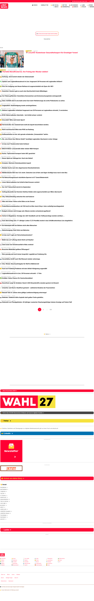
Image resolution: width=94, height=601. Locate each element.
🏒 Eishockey (14, 563)
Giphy (85, 562)
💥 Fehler (83, 6)
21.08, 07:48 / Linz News (6, 300)
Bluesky (22, 47)
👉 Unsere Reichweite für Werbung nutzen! (9, 590)
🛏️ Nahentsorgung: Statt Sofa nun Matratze (14, 230)
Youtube (11, 47)
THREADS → (3, 491)
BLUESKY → (3, 505)
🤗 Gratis (37, 560)
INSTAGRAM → (4, 489)
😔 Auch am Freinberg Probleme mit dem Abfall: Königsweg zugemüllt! (23, 268)
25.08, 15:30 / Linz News (6, 123)
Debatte (18, 574)
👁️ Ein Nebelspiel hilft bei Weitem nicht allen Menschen (18, 225)
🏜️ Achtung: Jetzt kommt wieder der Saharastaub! (17, 77)
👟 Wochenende (26, 563)
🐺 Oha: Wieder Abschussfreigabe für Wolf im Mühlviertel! (19, 264)
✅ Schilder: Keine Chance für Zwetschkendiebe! (16, 278)
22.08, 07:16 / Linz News (6, 271)
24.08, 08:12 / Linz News (6, 180)
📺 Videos (2, 563)
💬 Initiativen (14, 560)
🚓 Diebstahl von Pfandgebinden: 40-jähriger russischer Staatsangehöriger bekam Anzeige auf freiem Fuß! (36, 302)
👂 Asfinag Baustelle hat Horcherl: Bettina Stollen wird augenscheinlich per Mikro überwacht (31, 192)
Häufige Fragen (9, 577)
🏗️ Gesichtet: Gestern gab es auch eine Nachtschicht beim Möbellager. (24, 91)
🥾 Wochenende (73, 5)
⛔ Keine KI (75, 6)
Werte (8, 574)
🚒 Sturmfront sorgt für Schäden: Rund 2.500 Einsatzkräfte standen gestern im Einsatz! (29, 283)
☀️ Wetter (64, 5)
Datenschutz (3, 580)
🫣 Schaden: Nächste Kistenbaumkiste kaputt (15, 163)
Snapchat (17, 47)
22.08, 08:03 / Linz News (6, 262)
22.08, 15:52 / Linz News (5, 252)
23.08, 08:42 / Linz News (6, 219)
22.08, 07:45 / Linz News (6, 267)
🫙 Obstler (25, 560)
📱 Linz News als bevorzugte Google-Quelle (79, 1)
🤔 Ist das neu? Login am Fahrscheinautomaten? (16, 235)
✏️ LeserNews (91, 1)
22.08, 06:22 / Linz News (6, 281)
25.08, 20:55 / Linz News (6, 118)
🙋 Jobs (48, 565)
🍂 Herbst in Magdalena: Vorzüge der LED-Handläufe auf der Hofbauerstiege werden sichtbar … (32, 216)
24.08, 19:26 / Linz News (6, 151)
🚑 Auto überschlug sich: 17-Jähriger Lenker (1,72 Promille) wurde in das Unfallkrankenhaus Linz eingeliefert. (36, 220)
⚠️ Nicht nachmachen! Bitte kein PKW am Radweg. (17, 129)
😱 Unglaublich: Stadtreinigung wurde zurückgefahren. (18, 105)
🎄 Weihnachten (61, 558)
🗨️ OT (59, 561)
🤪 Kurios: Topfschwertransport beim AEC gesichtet (17, 153)
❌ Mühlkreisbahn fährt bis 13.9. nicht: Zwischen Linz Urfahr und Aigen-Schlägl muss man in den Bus (33, 172)
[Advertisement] (47, 20)
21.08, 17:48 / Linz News (5, 291)
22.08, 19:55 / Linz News (5, 228)
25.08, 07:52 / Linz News (6, 147)
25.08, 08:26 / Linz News (6, 137)
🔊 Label (82, 5)
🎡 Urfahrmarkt (38, 563)
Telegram (87, 562)
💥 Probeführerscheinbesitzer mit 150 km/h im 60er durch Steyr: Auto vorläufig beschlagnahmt (32, 206)
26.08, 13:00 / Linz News (6, 99)
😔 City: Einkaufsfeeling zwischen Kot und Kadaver (17, 196)
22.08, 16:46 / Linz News (6, 247)
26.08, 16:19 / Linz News (5, 89)
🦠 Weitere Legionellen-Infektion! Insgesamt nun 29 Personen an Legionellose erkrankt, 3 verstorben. (34, 110)
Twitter (13, 47)
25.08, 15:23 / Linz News (6, 127)
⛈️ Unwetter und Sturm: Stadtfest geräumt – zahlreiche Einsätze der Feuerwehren (27, 288)
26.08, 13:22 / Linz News (12, 69)
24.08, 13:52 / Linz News (6, 166)
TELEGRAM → (4, 515)
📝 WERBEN (91, 6)
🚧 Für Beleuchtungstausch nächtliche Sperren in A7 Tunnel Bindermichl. (24, 177)
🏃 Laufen (25, 565)
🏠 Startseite (3, 558)
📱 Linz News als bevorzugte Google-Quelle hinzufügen (12, 586)
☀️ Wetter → (47, 334)
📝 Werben (2, 565)
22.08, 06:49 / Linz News (6, 276)
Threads (8, 47)
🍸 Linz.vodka (26, 558)
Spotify (19, 47)
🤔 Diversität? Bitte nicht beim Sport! (12, 120)
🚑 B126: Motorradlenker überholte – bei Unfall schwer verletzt (21, 115)
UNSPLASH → (4, 509)
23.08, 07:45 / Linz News (6, 223)
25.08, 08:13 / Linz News (6, 142)
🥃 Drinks (90, 5)
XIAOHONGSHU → (5, 499)
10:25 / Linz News (4, 75)
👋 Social (13, 558)
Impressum (11, 580)
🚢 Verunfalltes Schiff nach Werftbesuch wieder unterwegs (20, 259)
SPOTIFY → (3, 519)
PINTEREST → (4, 517)
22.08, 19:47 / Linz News (6, 238)
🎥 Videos (34, 5)
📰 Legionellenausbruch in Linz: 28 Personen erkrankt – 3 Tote (20, 273)
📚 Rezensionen (15, 565)
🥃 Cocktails (25, 561)
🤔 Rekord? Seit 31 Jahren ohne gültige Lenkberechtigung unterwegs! (23, 292)
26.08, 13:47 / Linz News (6, 94)
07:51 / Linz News (4, 84)
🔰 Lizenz (2, 561)
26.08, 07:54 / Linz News (6, 113)
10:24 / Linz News (4, 79)
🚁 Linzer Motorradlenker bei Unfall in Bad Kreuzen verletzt (19, 182)
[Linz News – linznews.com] (4, 6)
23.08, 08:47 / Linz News (6, 214)
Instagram (4, 47)
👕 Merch (55, 6)
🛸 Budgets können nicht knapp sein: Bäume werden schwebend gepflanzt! (25, 211)
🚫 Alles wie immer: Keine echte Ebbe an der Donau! (17, 201)
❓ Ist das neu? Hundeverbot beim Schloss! (14, 144)
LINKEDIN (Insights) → (6, 511)
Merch (2, 577)
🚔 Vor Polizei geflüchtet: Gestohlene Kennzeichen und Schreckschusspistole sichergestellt (30, 96)
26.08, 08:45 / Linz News (6, 108)
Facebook (6, 47)
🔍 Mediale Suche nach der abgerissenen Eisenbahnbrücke (20, 168)
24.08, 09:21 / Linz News (6, 171)
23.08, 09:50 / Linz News (6, 209)
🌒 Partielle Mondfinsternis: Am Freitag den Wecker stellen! (24, 72)
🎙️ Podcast (48, 561)
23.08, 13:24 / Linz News (6, 195)
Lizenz (13, 574)
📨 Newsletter (44, 5)
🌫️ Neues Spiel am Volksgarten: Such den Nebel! (16, 158)
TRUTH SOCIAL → (5, 501)
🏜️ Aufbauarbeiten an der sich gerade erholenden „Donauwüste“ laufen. (24, 134)
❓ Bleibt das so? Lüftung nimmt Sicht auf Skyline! (17, 240)
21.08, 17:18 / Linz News (5, 295)
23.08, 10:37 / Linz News (6, 199)
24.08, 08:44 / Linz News (6, 175)
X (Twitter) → (3, 495)
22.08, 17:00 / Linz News (6, 243)
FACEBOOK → (4, 487)
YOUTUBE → (3, 503)
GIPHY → (2, 507)
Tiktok (15, 47)
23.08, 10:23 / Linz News (6, 204)
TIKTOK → (3, 493)
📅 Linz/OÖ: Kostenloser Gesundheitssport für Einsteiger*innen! (52, 53)
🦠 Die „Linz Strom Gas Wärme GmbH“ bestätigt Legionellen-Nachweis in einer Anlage (28, 139)
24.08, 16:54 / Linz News (6, 156)
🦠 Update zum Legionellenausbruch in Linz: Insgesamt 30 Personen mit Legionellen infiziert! (31, 81)
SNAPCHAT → (4, 497)
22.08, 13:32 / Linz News (6, 257)
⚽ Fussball (14, 561)
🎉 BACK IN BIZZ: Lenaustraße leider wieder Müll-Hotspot (19, 148)
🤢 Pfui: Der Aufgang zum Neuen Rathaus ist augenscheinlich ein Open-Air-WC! (26, 86)
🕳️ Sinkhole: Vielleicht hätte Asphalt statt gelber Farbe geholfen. (21, 297)
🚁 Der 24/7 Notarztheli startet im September (15, 187)
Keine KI (16, 577)
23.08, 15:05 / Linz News (6, 190)
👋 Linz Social (55, 5)
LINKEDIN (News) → (5, 513)
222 (51, 309)
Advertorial (35, 50)
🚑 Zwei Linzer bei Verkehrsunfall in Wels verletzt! (16, 244)
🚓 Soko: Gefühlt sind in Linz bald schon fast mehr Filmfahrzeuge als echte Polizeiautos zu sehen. (32, 101)
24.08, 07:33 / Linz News (6, 185)
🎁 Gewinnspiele (65, 6)
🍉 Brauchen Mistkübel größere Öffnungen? (14, 249)
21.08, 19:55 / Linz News (5, 286)
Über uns (3, 574)
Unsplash (89, 562)
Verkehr (13, 171)
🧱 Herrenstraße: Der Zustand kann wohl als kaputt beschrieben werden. (24, 124)
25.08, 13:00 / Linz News (6, 132)
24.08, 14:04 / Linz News (6, 161)
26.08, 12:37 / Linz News (6, 103)
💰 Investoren (49, 563)
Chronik (20, 69)
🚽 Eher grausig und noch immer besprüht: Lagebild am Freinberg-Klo (23, 254)
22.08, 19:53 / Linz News (6, 233)
